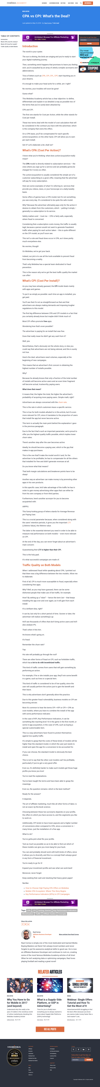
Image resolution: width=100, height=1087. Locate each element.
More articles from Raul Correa (69, 934)
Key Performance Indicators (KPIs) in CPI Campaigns (48, 894)
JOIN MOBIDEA (87, 3)
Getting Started (44, 910)
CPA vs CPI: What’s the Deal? (46, 16)
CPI (34, 910)
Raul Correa (48, 23)
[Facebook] (22, 924)
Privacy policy (53, 1067)
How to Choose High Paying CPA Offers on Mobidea (47, 888)
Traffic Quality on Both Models (9, 46)
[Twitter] (25, 924)
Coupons (52, 1058)
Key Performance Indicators (65, 910)
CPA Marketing (53, 1053)
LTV (69, 523)
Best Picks (63, 3)
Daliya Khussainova (71, 1019)
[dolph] (50, 41)
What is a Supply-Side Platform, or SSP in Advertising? (49, 1002)
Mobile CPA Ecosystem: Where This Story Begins (46, 891)
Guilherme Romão (10, 1019)
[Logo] (14, 1047)
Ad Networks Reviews (54, 3)
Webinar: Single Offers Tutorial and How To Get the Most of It (79, 1002)
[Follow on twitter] (73, 1049)
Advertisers (31, 1053)
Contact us (31, 1072)
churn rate (62, 402)
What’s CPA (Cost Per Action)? (9, 42)
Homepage (52, 1048)
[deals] (89, 72)
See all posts (50, 1029)
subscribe (89, 43)
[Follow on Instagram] (88, 1049)
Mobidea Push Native (33, 1060)
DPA (51, 1070)
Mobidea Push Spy (32, 1058)
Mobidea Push (32, 1055)
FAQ (29, 1067)
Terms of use (52, 1065)
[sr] (89, 64)
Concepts (62, 914)
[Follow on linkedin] (83, 1049)
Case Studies (71, 3)
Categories (44, 3)
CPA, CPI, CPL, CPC (50, 76)
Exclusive (30, 1051)
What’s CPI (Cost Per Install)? (9, 44)
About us (30, 1074)
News (30, 1070)
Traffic (38, 914)
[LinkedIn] (28, 924)
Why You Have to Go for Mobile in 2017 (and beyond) (18, 1002)
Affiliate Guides (49, 914)
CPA (29, 910)
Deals (76, 3)
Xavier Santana (40, 1019)
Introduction (4, 39)
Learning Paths (53, 1055)
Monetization (27, 914)
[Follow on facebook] (78, 1049)
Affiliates (30, 1048)
